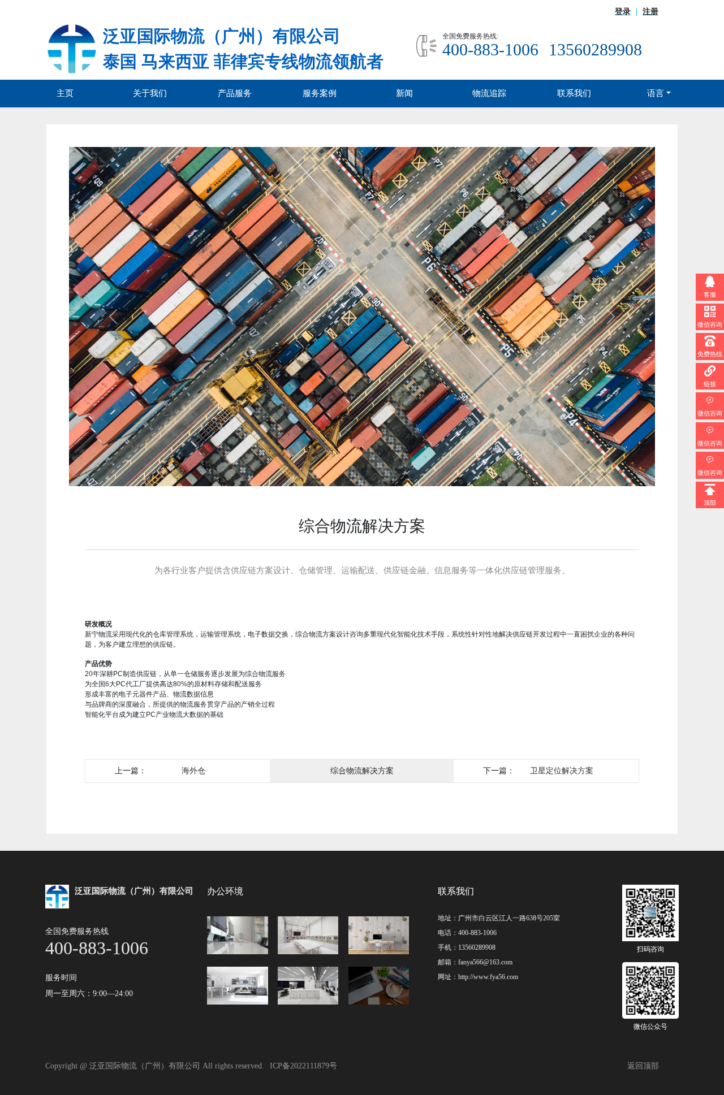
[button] (113, 316)
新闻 (404, 93)
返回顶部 (643, 1066)
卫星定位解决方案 (561, 770)
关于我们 (150, 93)
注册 (650, 11)
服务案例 (320, 93)
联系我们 (574, 93)
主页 (65, 93)
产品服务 (235, 93)
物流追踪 (489, 93)
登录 (623, 11)
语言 (655, 93)
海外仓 (193, 770)
